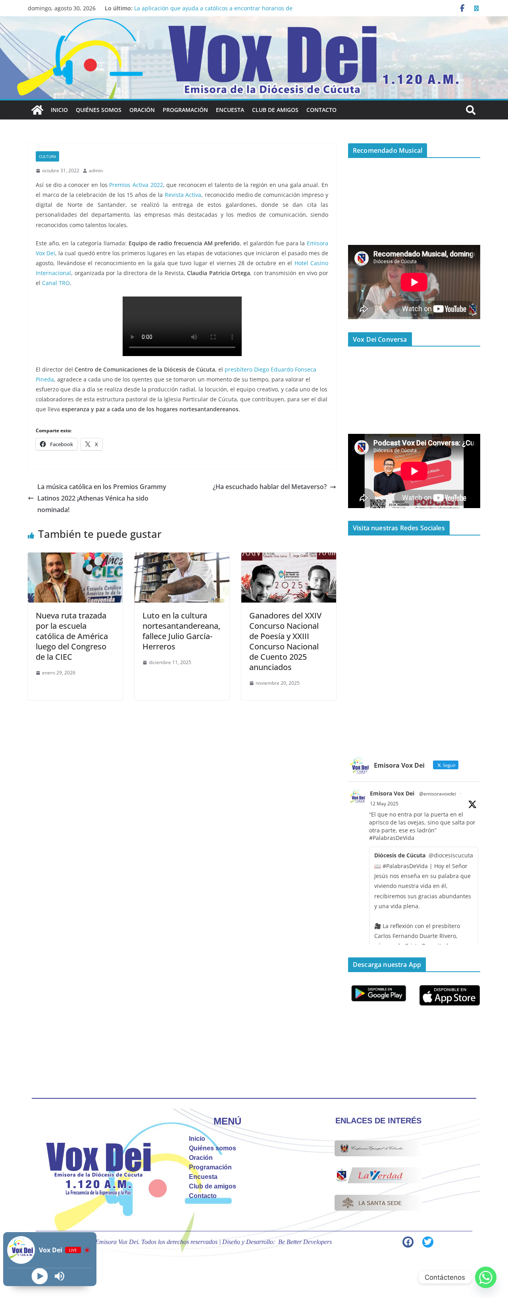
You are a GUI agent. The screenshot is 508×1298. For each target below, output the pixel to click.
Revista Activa (183, 194)
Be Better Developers (305, 1241)
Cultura (47, 156)
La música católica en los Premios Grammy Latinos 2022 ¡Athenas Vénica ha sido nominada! (101, 498)
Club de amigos (275, 110)
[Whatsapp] (485, 1277)
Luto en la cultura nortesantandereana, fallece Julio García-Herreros (181, 631)
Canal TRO (56, 283)
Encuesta (230, 110)
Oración (142, 110)
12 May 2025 (384, 803)
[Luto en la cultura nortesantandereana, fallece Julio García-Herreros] (182, 558)
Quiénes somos (98, 110)
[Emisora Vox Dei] (37, 109)
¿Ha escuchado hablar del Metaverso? (270, 486)
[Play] (40, 1276)
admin (96, 170)
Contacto (321, 110)
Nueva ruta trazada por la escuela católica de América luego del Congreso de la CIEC (72, 636)
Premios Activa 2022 (136, 185)
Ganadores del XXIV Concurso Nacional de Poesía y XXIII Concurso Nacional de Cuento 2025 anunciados (285, 641)
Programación (185, 110)
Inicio (59, 110)
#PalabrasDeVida (391, 838)
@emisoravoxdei (437, 793)
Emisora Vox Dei (392, 793)
